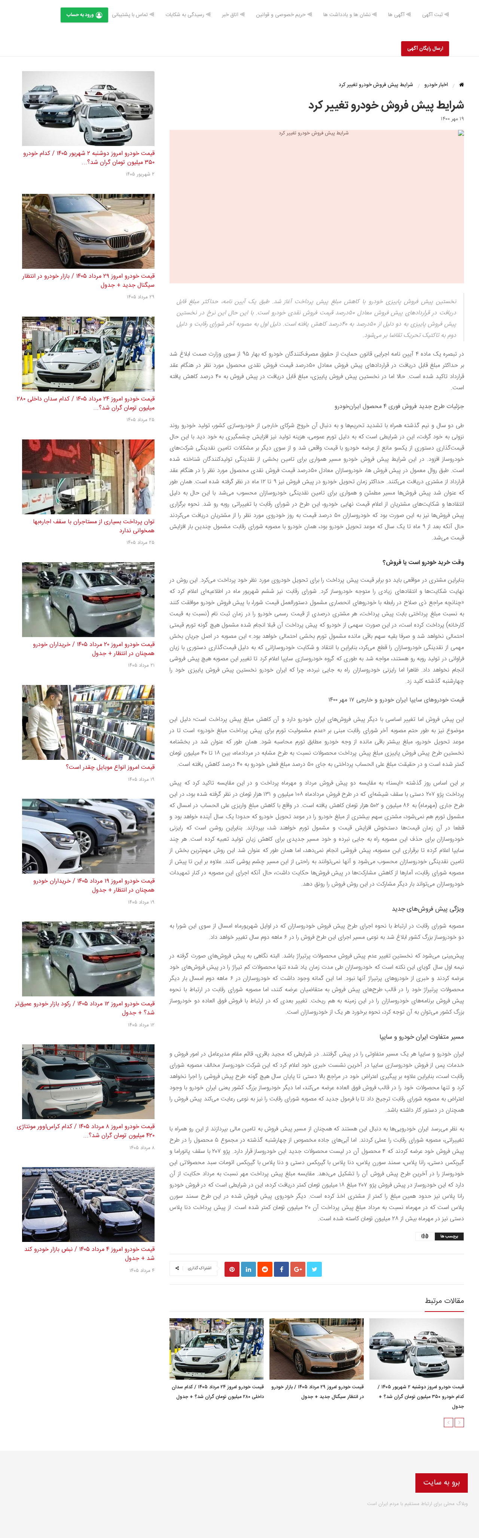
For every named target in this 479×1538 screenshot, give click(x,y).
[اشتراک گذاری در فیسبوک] (281, 1269)
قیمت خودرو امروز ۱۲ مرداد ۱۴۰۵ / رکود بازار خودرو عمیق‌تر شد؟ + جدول (85, 1008)
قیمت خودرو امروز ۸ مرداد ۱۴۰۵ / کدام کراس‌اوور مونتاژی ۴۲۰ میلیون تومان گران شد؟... (86, 1131)
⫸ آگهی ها (399, 14)
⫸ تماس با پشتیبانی (133, 14)
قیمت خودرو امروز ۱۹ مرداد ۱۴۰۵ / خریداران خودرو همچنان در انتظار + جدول (94, 885)
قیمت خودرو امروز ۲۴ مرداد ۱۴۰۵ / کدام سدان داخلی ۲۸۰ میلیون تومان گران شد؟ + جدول (218, 1392)
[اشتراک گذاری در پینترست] (232, 1269)
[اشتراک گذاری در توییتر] (314, 1269)
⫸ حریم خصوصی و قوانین (284, 14)
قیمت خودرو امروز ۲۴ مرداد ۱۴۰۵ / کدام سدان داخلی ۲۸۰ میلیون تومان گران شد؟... (86, 403)
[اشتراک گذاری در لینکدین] (248, 1269)
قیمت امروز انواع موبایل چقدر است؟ (110, 767)
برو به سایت (441, 1483)
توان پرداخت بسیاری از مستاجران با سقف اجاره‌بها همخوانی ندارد (94, 526)
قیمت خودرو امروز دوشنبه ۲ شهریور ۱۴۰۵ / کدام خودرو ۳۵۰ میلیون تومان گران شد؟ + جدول (421, 1397)
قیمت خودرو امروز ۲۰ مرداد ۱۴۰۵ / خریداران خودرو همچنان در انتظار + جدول (94, 649)
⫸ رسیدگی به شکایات (188, 14)
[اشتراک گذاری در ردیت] (264, 1269)
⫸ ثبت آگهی (435, 14)
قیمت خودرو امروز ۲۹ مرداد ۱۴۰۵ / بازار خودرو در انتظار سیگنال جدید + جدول (318, 1392)
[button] (459, 1422)
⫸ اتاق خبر (233, 14)
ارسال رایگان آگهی (425, 49)
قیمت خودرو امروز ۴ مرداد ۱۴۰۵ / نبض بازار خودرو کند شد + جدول (89, 1254)
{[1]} (424, 1236)
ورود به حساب (80, 15)
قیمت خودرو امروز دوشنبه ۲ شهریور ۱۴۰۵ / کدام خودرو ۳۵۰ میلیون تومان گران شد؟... (89, 158)
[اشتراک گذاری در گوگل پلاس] (297, 1269)
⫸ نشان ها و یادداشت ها (350, 14)
